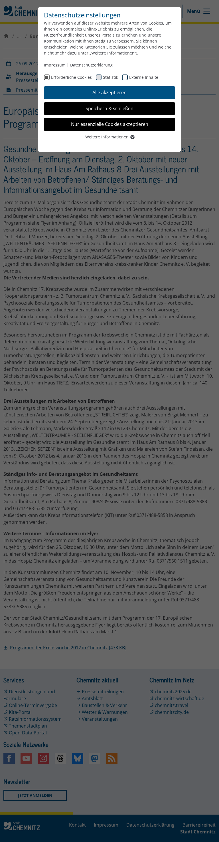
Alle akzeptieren (109, 92)
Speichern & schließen (109, 108)
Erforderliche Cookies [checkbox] (71, 77)
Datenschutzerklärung (91, 65)
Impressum (55, 65)
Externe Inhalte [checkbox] (143, 77)
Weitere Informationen (107, 137)
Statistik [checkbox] (110, 77)
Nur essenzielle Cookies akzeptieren (109, 124)
